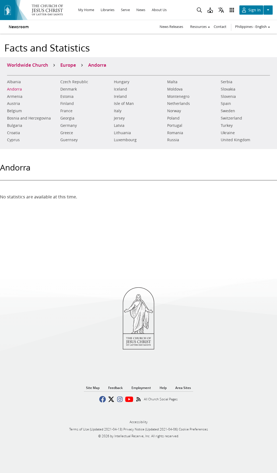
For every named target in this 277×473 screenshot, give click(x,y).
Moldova (175, 89)
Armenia (14, 96)
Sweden (228, 111)
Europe (68, 65)
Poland (173, 118)
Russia (173, 140)
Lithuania (122, 133)
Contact (220, 26)
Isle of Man (124, 103)
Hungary (121, 82)
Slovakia (228, 89)
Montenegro (178, 96)
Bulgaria (14, 125)
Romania (175, 133)
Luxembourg (125, 140)
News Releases (171, 26)
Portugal (174, 125)
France (66, 111)
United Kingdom (235, 140)
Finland (67, 103)
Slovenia (228, 96)
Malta (172, 82)
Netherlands (178, 103)
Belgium (14, 111)
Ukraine (228, 133)
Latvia (119, 125)
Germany (68, 125)
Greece (66, 133)
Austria (13, 103)
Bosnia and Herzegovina (29, 118)
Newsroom (19, 27)
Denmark (68, 89)
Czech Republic (74, 82)
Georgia (67, 118)
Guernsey (69, 140)
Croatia (13, 133)
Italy (117, 111)
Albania (14, 82)
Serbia (226, 82)
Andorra (14, 89)
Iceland (120, 89)
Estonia (67, 96)
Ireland (120, 96)
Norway (174, 111)
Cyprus (13, 140)
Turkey (227, 125)
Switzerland (231, 118)
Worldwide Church (27, 65)
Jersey (119, 118)
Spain (226, 103)
